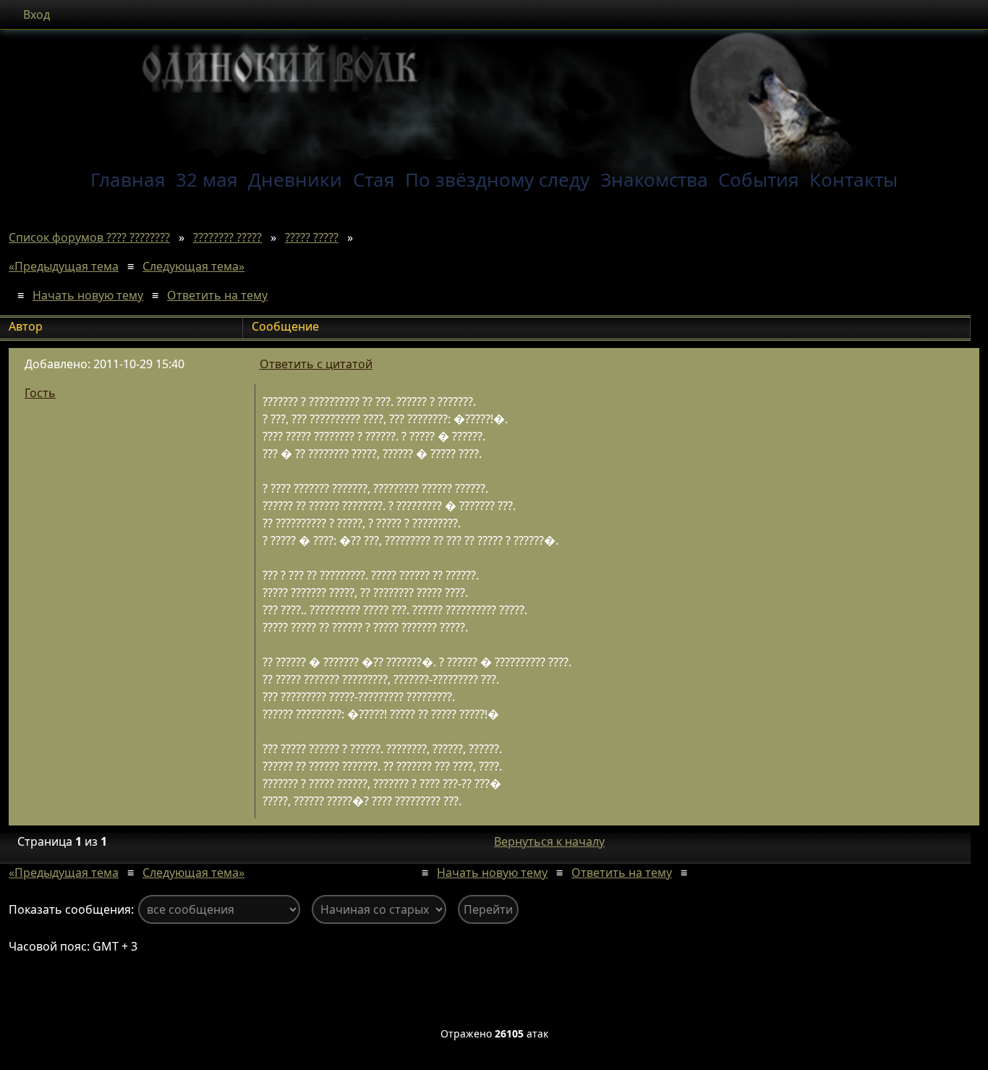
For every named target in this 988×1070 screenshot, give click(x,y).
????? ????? (311, 237)
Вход (36, 14)
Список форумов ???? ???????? (89, 237)
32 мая (207, 179)
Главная (128, 179)
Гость (40, 393)
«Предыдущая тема (64, 266)
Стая (374, 179)
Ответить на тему (217, 295)
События (758, 179)
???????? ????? (227, 237)
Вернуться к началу (549, 841)
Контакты (853, 179)
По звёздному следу (497, 179)
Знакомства (654, 179)
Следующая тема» (193, 266)
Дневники (295, 179)
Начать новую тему (88, 295)
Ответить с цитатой (316, 364)
